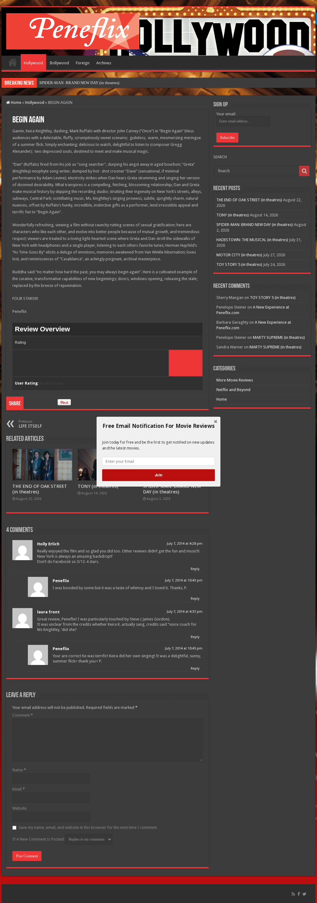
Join (158, 475)
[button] (158, 425)
